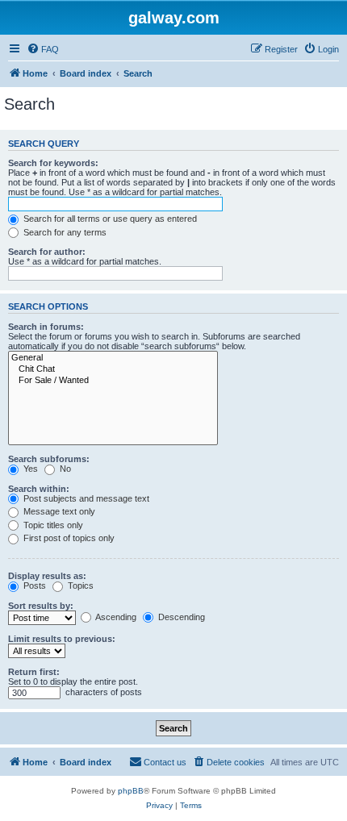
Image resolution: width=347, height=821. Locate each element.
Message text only (58, 511)
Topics (79, 585)
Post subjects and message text (85, 498)
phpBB (131, 790)
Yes (29, 468)
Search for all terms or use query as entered (109, 218)
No (64, 468)
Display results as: (47, 576)
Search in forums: (46, 326)
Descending (180, 617)
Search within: (38, 489)
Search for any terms (64, 232)
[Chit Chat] (113, 369)
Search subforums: (49, 459)
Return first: (34, 672)
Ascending (115, 617)
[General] (113, 358)
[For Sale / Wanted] (113, 380)
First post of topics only (68, 538)
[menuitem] (43, 49)
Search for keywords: (53, 163)
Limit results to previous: (61, 639)
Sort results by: (40, 606)
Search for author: (47, 251)
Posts (33, 585)
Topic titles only (52, 525)
